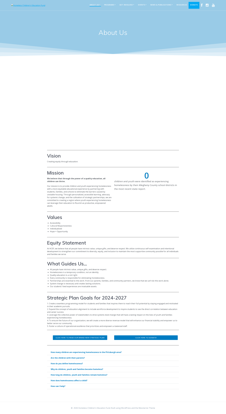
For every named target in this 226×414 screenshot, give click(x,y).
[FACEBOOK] (202, 5)
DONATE (194, 5)
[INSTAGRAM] (207, 5)
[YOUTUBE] (213, 5)
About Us (94, 5)
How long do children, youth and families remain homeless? (79, 375)
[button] (113, 352)
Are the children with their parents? (68, 358)
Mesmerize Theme (147, 408)
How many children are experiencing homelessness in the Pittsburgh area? (86, 352)
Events (141, 5)
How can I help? (58, 386)
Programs (109, 5)
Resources (182, 5)
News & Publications (160, 5)
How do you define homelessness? (67, 363)
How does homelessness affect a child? (69, 380)
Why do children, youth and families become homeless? (77, 369)
